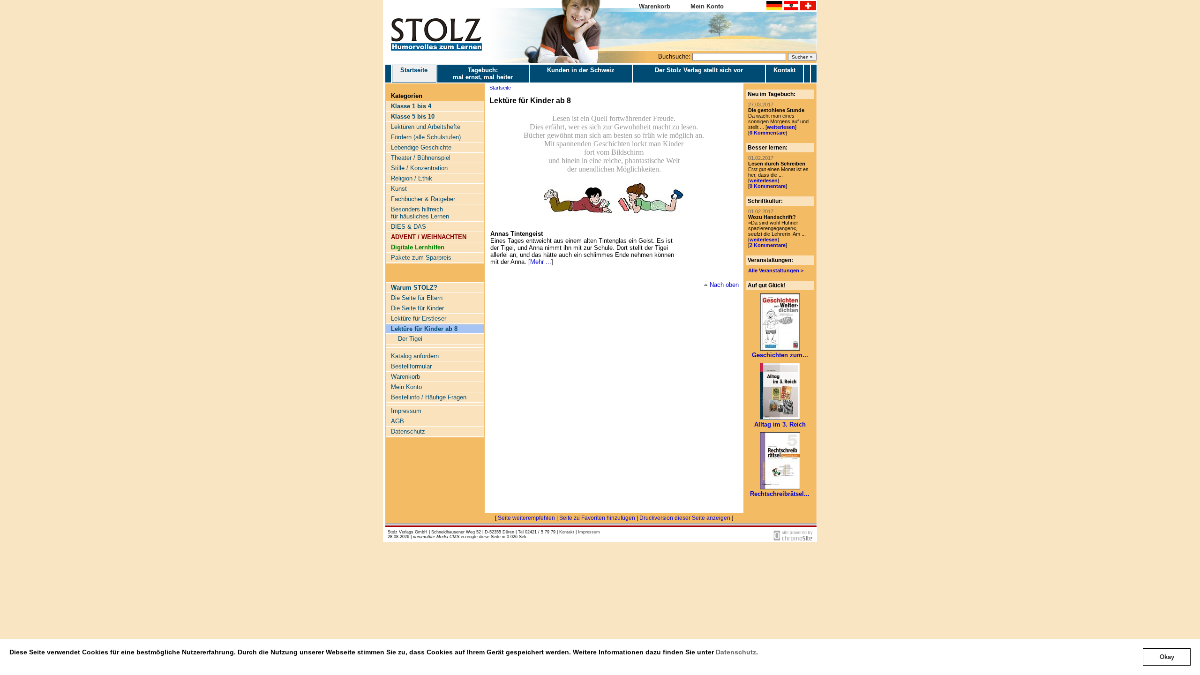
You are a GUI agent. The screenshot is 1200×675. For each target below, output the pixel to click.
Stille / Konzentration (419, 168)
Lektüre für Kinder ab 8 (424, 328)
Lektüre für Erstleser (418, 318)
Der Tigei (410, 338)
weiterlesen (781, 127)
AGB (397, 421)
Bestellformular (411, 366)
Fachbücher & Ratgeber (423, 198)
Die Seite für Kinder (417, 308)
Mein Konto (707, 6)
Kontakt (784, 70)
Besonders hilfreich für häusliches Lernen (420, 213)
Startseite (414, 70)
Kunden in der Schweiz (581, 70)
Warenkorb (654, 6)
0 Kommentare (768, 132)
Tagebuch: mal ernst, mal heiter (483, 74)
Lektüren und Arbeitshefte (425, 126)
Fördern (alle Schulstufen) (426, 137)
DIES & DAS (408, 226)
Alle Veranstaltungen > (775, 270)
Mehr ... (540, 261)
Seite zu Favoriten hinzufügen (597, 518)
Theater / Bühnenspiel (420, 157)
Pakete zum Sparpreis (421, 257)
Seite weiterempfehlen (526, 518)
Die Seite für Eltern (416, 297)
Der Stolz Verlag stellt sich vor (699, 70)
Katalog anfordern (415, 356)
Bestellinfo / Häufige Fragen (428, 397)
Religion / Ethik (411, 178)
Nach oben (724, 284)
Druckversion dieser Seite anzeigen (684, 518)
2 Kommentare (768, 245)
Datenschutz (736, 652)
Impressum (406, 410)
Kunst (399, 188)
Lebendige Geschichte (421, 147)
